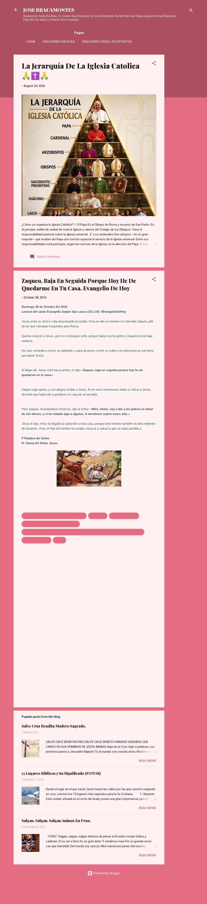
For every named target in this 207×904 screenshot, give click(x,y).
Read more (147, 761)
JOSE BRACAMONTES (48, 9)
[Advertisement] (180, 115)
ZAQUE (59, 540)
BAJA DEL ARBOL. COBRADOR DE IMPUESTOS (54, 516)
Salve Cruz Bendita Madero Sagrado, (54, 726)
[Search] (191, 11)
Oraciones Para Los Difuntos (107, 41)
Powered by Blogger (106, 873)
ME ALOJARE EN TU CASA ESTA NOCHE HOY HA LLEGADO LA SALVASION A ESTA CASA (83, 532)
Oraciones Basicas (59, 41)
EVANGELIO (98, 516)
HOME (30, 41)
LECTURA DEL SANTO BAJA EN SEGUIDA (50, 524)
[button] (153, 64)
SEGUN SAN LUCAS (36, 540)
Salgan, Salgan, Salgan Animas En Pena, (56, 820)
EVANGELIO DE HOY (124, 516)
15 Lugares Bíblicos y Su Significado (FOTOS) (61, 773)
